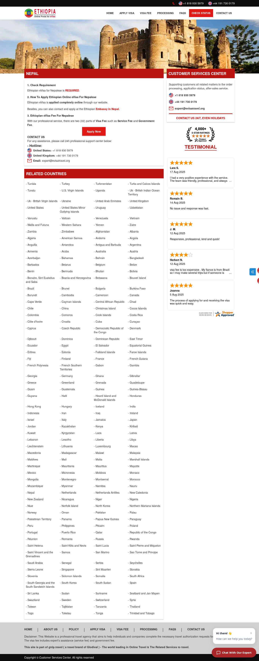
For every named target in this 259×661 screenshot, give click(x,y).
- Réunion (32, 539)
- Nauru (132, 486)
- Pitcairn (99, 526)
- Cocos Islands (137, 308)
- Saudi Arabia (34, 563)
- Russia (99, 539)
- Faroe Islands (137, 352)
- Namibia (99, 486)
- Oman (64, 512)
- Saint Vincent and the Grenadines (39, 554)
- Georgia (31, 376)
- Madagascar (68, 453)
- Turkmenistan (103, 184)
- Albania (133, 231)
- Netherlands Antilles (106, 492)
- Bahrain (99, 258)
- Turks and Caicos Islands (144, 184)
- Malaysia (134, 453)
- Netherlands (68, 492)
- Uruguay (100, 207)
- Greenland (67, 382)
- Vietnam (134, 218)
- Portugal (32, 532)
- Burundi (31, 295)
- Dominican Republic (106, 339)
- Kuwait (30, 433)
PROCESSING (165, 13)
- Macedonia (33, 453)
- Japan (132, 419)
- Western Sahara (70, 225)
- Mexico (31, 472)
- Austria (133, 251)
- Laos (97, 433)
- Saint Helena (34, 545)
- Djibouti (31, 339)
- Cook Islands (102, 315)
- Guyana (31, 396)
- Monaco (133, 472)
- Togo (30, 613)
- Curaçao (134, 321)
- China (64, 308)
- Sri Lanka (32, 593)
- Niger (98, 499)
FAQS (182, 13)
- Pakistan (100, 512)
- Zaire (132, 225)
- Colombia (32, 315)
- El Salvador (101, 345)
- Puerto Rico (68, 532)
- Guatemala (67, 389)
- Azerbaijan (33, 258)
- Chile (30, 308)
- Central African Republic (109, 302)
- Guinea (99, 389)
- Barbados (32, 264)
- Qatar (98, 532)
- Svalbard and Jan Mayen (144, 593)
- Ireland (133, 413)
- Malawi (99, 453)
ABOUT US (50, 629)
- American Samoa (71, 238)
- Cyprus (31, 328)
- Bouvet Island (137, 278)
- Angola (133, 238)
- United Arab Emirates (107, 201)
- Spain (132, 583)
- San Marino (101, 552)
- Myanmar (66, 486)
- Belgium (99, 264)
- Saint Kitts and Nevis (73, 545)
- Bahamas (66, 258)
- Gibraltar (134, 376)
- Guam (30, 389)
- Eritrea (30, 352)
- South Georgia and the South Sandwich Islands (40, 584)
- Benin (30, 271)
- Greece (31, 382)
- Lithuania (66, 446)
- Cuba (98, 321)
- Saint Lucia (101, 545)
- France (99, 359)
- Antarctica (67, 245)
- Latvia (132, 433)
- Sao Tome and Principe (143, 552)
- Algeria (31, 238)
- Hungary (66, 406)
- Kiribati (133, 426)
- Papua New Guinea (106, 519)
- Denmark (134, 328)
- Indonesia (32, 413)
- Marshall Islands (138, 459)
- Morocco (134, 479)
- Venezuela (101, 218)
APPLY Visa (126, 13)
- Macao (133, 446)
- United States (35, 207)
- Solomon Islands (71, 576)
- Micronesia (67, 472)
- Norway (31, 512)
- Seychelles (135, 563)
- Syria (132, 600)
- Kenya (98, 426)
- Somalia (99, 576)
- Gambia (133, 365)
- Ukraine (65, 201)
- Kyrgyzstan (67, 433)
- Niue (29, 506)
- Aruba (64, 251)
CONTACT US (224, 13)
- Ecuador (32, 345)
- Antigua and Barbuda (107, 245)
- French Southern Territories (71, 367)
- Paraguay (134, 519)
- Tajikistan (66, 606)
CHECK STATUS (201, 13)
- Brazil (30, 288)
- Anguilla (31, 245)
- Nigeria (133, 499)
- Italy (63, 419)
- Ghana (99, 376)
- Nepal (30, 492)
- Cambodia (67, 295)
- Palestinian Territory (38, 519)
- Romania (66, 539)
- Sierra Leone (34, 569)
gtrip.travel (56, 647)
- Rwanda (134, 539)
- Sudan (64, 593)
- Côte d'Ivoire (34, 321)
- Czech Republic (70, 328)
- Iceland (99, 406)
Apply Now (94, 131)
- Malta (98, 459)
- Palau (132, 512)
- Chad (132, 302)
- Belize (132, 264)
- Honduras (134, 396)
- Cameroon (101, 295)
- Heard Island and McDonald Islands (105, 398)
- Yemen (99, 225)
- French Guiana (138, 359)
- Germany (66, 376)
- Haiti (63, 396)
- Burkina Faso (137, 288)
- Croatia (65, 321)
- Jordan (31, 426)
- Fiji (28, 359)
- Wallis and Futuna (37, 225)
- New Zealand (34, 499)
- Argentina (134, 245)
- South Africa (136, 576)
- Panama (66, 519)
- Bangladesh (136, 258)
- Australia (100, 251)
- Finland (65, 359)
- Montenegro (68, 479)
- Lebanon (32, 439)
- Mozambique (34, 486)
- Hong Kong (33, 406)
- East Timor (135, 339)
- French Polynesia (37, 365)
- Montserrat (101, 479)
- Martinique (33, 466)
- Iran (63, 413)
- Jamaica (100, 419)
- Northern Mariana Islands (144, 506)
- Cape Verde (34, 302)
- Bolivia (132, 271)
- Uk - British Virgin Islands (41, 201)
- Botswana (100, 278)
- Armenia (32, 251)
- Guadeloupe (136, 382)
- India (132, 406)
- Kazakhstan (68, 426)
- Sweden (65, 600)
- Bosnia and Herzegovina (75, 278)
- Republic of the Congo (142, 532)
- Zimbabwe (67, 231)
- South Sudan (102, 583)
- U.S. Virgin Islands (72, 190)
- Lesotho (65, 439)
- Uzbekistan (135, 207)
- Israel (30, 419)
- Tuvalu (30, 190)
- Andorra (99, 238)
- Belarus (65, 264)
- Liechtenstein (34, 446)
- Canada (133, 295)
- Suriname (100, 593)
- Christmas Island (105, 308)
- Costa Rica (135, 315)
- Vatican (65, 218)
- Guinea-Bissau (137, 389)
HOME (110, 13)
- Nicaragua (67, 499)
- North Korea (102, 506)
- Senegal (65, 563)
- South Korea (68, 583)
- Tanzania (100, 606)
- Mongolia (32, 479)
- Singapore (67, 569)
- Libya (132, 439)
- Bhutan (99, 271)
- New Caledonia (138, 492)
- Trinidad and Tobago (141, 613)
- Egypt (64, 345)
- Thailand (134, 606)
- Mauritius (100, 466)
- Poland (133, 526)
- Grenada (100, 382)
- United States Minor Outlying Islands (72, 209)
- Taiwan (31, 606)
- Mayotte (133, 466)
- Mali (63, 459)
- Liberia (99, 439)
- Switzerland (101, 600)
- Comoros (66, 315)
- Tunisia (31, 184)
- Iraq (97, 413)
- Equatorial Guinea (139, 345)
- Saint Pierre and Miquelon (144, 545)
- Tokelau (65, 613)
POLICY (74, 629)
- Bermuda (66, 271)
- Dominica (66, 339)
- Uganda (99, 190)
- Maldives (32, 459)
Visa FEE (145, 13)
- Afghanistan (102, 231)
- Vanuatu (31, 218)
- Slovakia (134, 569)
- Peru (29, 526)
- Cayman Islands (70, 302)
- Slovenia (32, 576)
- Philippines (67, 526)
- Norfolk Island (69, 506)
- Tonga (98, 613)
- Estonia (65, 352)
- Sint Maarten (102, 569)
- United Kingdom (138, 201)
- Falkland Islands (104, 352)
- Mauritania (67, 466)
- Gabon (99, 365)
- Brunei (64, 288)
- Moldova (100, 472)
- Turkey (65, 184)
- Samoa (65, 552)
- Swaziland (33, 600)
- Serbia (98, 563)
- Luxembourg (102, 446)
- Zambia (31, 231)
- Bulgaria (99, 288)
